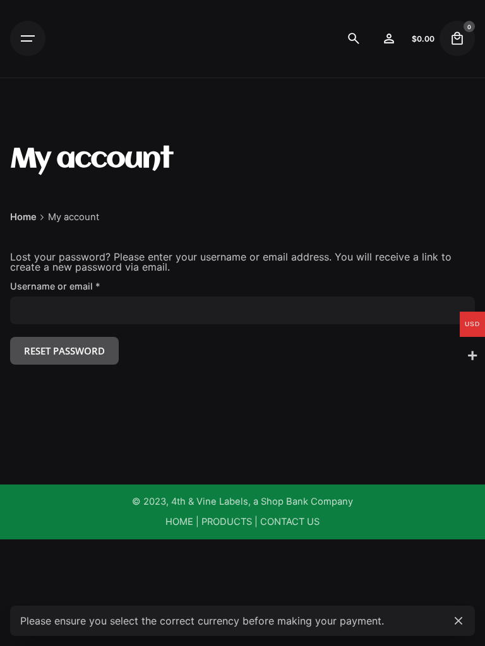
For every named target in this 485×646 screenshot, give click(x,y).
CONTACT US (290, 521)
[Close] (458, 620)
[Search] (353, 38)
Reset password (64, 350)
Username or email (74, 286)
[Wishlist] (389, 38)
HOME (179, 521)
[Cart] (457, 38)
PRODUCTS (226, 521)
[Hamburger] (27, 38)
